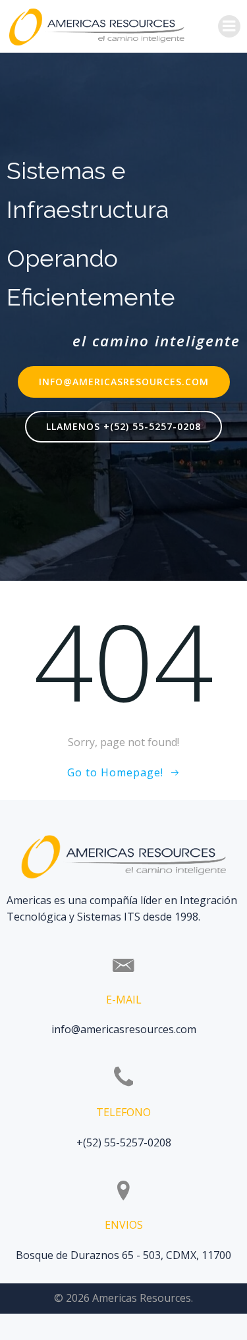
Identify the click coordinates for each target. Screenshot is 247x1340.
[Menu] (229, 26)
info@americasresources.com (123, 1029)
